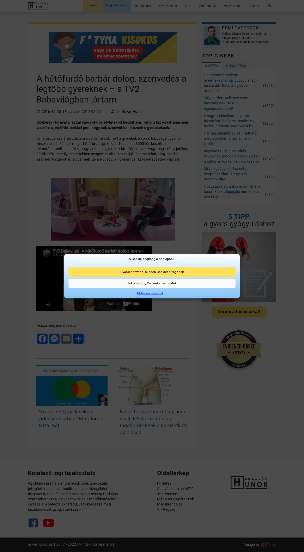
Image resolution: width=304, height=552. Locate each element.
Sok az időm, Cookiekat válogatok (152, 283)
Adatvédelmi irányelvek (150, 293)
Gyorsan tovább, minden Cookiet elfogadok (152, 272)
